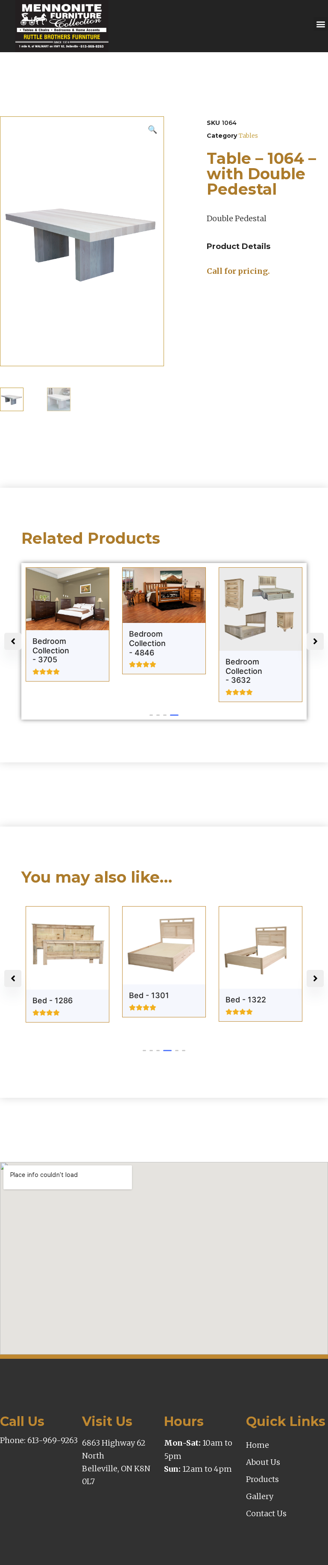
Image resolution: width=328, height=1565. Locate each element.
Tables (248, 135)
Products (262, 1479)
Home (257, 1445)
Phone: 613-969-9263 (39, 1440)
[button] (320, 24)
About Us (263, 1462)
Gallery (259, 1496)
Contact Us (266, 1513)
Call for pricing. (238, 271)
